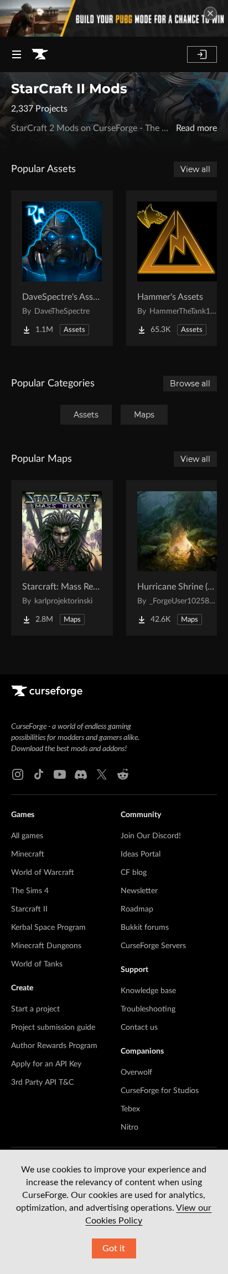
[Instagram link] (17, 774)
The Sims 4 (30, 891)
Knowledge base (148, 991)
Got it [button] (113, 1248)
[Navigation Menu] (16, 54)
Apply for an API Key (46, 1064)
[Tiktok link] (38, 774)
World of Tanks (37, 964)
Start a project (35, 1009)
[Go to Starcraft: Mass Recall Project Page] (62, 558)
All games (27, 836)
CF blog (134, 873)
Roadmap (137, 909)
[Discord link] (80, 774)
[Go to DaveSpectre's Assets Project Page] (62, 268)
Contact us (139, 1027)
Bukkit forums (145, 927)
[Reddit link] (122, 774)
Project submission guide (53, 1027)
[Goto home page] (40, 54)
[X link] (101, 774)
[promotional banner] (114, 18)
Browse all (190, 384)
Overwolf (136, 1072)
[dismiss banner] (210, 13)
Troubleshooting (148, 1009)
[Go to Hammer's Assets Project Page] (177, 268)
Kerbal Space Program (48, 927)
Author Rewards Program (54, 1046)
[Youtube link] (59, 774)
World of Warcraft (42, 873)
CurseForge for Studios (160, 1091)
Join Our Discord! (151, 836)
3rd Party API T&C (42, 1082)
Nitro (129, 1127)
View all (195, 169)
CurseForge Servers (153, 946)
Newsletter (139, 891)
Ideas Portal (140, 854)
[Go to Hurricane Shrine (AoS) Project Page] (177, 558)
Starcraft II (29, 909)
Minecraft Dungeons (46, 946)
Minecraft (27, 854)
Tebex (130, 1109)
